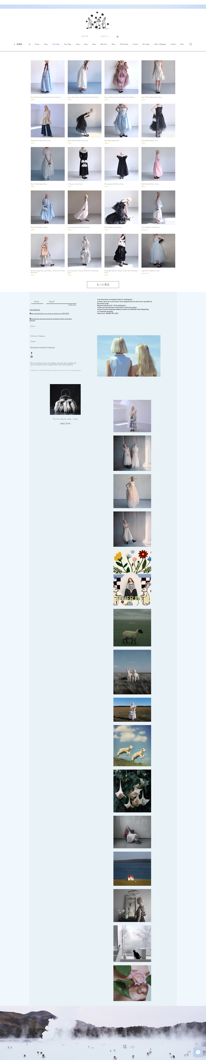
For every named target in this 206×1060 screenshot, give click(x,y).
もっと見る (103, 284)
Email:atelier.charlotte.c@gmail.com (42, 347)
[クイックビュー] (48, 77)
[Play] (117, 36)
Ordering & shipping (37, 336)
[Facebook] (31, 353)
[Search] (191, 44)
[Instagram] (31, 356)
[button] (86, 36)
